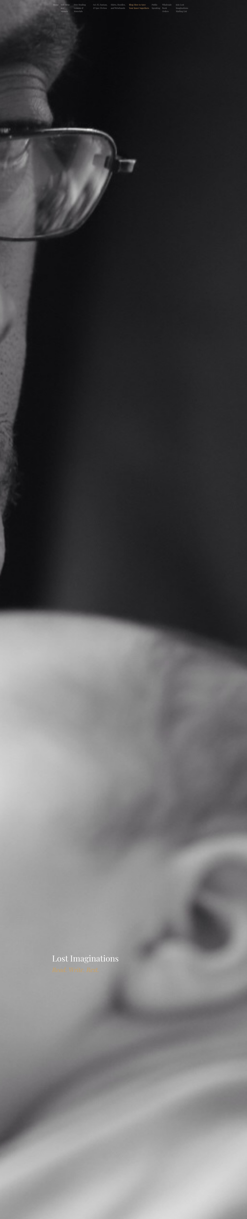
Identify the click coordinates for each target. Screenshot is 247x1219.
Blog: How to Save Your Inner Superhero (139, 6)
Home (56, 4)
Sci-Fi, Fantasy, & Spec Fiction (100, 6)
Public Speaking (156, 6)
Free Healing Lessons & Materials (80, 8)
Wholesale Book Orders (167, 8)
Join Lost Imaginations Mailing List (182, 8)
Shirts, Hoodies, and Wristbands (118, 6)
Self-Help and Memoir (65, 8)
